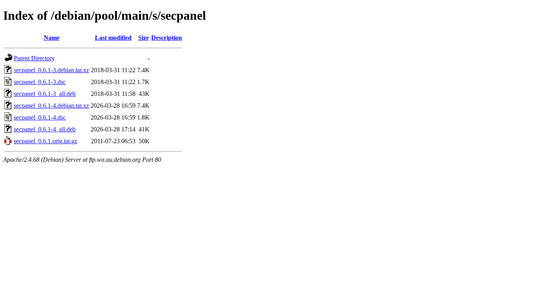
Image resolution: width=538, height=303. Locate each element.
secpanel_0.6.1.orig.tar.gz (45, 141)
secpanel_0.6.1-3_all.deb (45, 93)
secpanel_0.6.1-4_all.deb (45, 129)
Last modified (113, 37)
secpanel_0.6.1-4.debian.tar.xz (51, 105)
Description (166, 37)
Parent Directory (34, 58)
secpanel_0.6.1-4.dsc (40, 117)
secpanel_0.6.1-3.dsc (40, 82)
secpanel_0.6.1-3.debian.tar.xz (51, 70)
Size (143, 37)
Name (51, 37)
